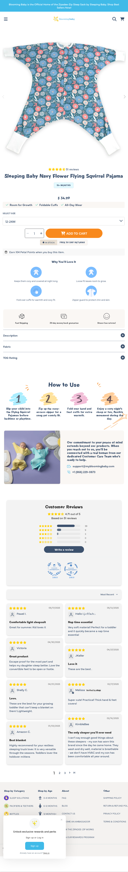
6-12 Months (50, 805)
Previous (3, 96)
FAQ (64, 797)
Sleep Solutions (19, 797)
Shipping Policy (112, 797)
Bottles (14, 813)
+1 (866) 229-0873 (83, 472)
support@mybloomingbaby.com (93, 466)
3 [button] (65, 773)
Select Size (9, 213)
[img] (17, 608)
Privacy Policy (111, 813)
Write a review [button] (64, 549)
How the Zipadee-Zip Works (78, 829)
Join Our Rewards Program (78, 837)
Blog (65, 805)
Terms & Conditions (114, 821)
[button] (6, 19)
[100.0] (54, 569)
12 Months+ (50, 813)
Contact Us (68, 813)
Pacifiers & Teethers (21, 805)
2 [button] (59, 773)
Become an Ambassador (76, 821)
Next (124, 96)
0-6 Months (50, 797)
